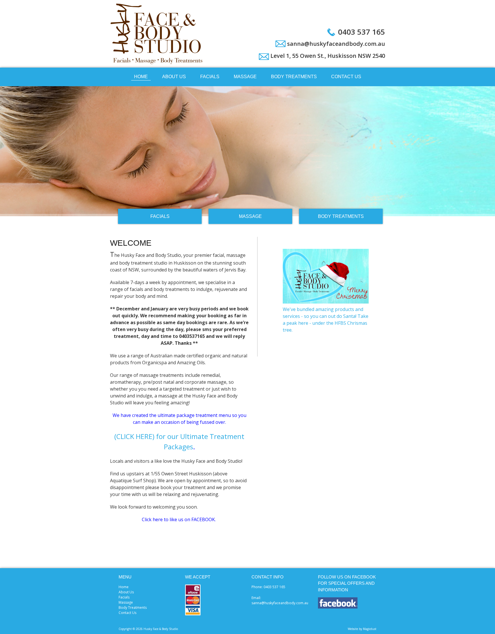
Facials (209, 76)
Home (141, 76)
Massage (245, 76)
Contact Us (346, 76)
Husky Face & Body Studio (157, 34)
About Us (174, 76)
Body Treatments (294, 76)
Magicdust (369, 629)
